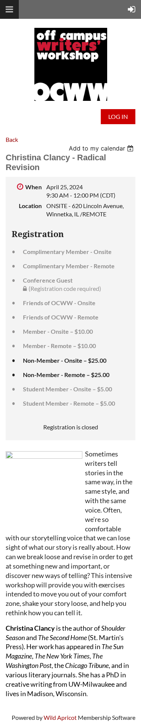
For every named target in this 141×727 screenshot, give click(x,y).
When (33, 186)
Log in (118, 116)
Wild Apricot (60, 717)
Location (30, 205)
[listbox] (102, 148)
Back (12, 139)
